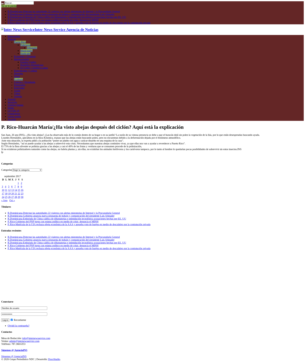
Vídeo (17, 93)
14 (15, 190)
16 (22, 190)
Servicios (12, 102)
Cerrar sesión (14, 116)
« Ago (4, 200)
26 (9, 197)
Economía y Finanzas (25, 56)
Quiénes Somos (15, 105)
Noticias (12, 39)
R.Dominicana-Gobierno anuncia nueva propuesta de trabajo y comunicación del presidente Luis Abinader (61, 14)
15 (19, 190)
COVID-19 (13, 110)
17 (3, 193)
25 (6, 197)
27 (12, 197)
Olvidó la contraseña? (18, 325)
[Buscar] (2, 3)
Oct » (12, 200)
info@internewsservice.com (36, 338)
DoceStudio (54, 359)
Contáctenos (14, 113)
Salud (17, 76)
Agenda (18, 96)
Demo (11, 108)
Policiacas (25, 45)
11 (6, 190)
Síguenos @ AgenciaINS (14, 350)
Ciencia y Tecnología (24, 82)
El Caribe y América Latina (34, 67)
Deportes (18, 73)
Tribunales (32, 47)
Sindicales (25, 53)
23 (22, 193)
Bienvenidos (14, 36)
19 (9, 193)
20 (12, 193)
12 (9, 190)
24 (3, 197)
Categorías (6, 170)
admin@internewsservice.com (24, 341)
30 (22, 197)
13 (12, 190)
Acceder (12, 119)
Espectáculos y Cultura (25, 70)
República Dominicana (31, 65)
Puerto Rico (20, 42)
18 (6, 193)
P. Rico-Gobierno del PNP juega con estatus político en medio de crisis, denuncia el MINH (53, 20)
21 (15, 193)
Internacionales (21, 59)
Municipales (26, 50)
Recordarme (19, 320)
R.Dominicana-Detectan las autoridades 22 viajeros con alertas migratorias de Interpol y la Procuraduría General (64, 11)
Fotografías (19, 85)
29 (19, 197)
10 (3, 190)
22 (19, 193)
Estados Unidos (28, 62)
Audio (17, 90)
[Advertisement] (96, 274)
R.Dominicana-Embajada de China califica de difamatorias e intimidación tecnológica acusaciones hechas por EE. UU (67, 17)
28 (15, 197)
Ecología (18, 79)
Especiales (19, 87)
